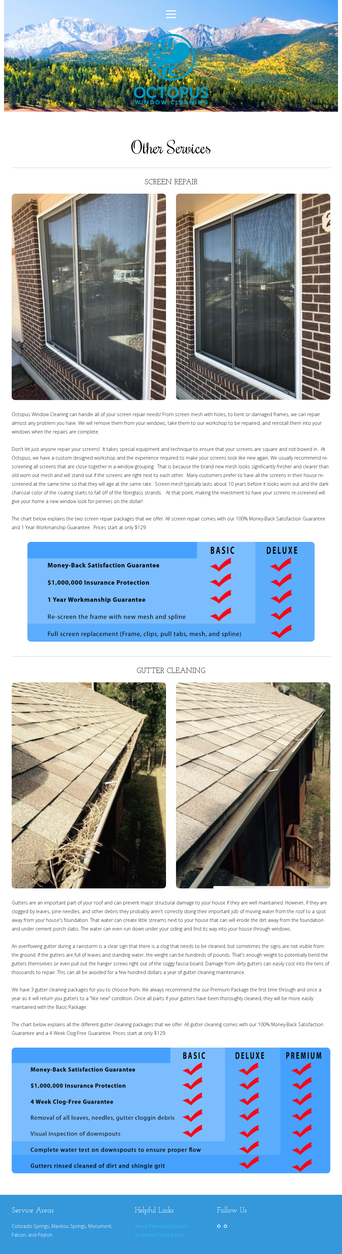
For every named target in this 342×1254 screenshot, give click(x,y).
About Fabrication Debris (162, 1226)
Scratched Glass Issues (159, 1235)
